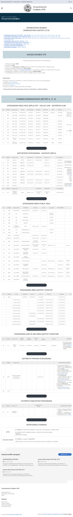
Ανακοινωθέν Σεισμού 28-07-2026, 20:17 (14, 469)
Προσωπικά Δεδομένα (6, 504)
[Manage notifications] (70, 514)
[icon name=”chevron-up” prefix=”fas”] (36, 148)
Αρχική (3, 16)
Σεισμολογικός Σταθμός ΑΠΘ (15, 514)
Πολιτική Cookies (5, 503)
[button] (2, 8)
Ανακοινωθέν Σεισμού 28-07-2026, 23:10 (49, 459)
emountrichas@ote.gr (15, 83)
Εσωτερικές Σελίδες (6, 506)
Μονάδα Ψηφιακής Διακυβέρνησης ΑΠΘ (53, 514)
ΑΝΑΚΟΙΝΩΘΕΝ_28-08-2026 (10, 459)
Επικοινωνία (4, 501)
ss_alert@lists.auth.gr (63, 373)
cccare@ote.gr (11, 85)
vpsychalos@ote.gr (12, 82)
